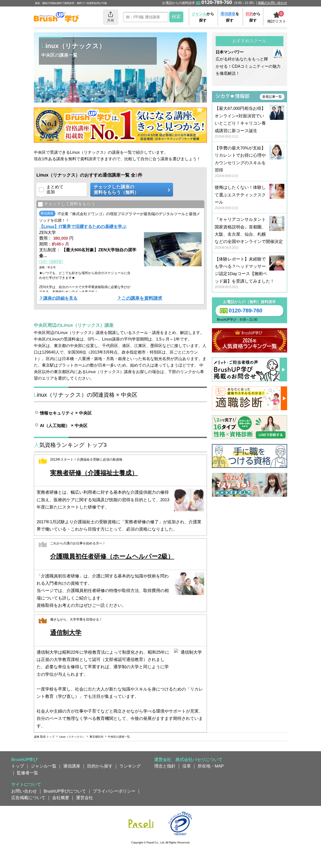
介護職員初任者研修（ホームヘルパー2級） (112, 556)
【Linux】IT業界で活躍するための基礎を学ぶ (82, 226)
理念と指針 (165, 766)
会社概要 (60, 797)
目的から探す (100, 766)
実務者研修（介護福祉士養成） (94, 472)
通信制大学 (66, 632)
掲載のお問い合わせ (272, 3)
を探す (229, 17)
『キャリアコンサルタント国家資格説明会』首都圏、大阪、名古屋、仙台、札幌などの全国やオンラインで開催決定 (249, 233)
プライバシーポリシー (114, 791)
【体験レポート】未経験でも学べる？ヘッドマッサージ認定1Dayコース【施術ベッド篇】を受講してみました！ (244, 273)
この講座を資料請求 (142, 298)
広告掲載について (28, 797)
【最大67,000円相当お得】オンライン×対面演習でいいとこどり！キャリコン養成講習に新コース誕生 (240, 122)
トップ (17, 766)
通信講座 (71, 766)
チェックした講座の (116, 189)
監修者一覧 (27, 773)
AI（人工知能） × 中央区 (64, 425)
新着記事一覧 (272, 97)
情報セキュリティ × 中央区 (66, 413)
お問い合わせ (24, 791)
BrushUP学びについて (65, 791)
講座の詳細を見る (60, 298)
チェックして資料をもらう (69, 204)
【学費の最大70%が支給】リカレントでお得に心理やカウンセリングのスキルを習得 (240, 162)
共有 (110, 20)
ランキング (130, 766)
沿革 (186, 766)
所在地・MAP (211, 766)
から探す (203, 17)
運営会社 (84, 797)
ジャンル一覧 (43, 766)
